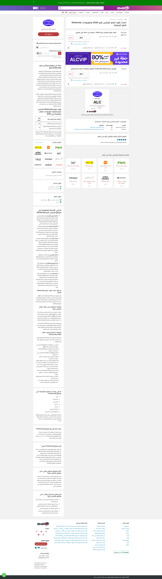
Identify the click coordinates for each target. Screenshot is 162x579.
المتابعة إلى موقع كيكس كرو (79, 44)
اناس (89, 186)
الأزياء (102, 12)
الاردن (127, 543)
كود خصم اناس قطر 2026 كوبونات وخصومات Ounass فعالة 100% (70, 540)
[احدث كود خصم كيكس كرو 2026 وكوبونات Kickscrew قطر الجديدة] (97, 101)
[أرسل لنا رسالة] (4, 575)
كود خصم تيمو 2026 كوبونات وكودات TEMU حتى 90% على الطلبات (70, 529)
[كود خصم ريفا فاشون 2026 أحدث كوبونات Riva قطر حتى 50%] (38, 159)
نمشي (105, 184)
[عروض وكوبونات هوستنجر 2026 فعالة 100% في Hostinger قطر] (121, 178)
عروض (112, 12)
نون (89, 169)
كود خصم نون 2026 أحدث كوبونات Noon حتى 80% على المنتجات (71, 531)
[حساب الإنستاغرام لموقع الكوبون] (46, 531)
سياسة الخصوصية (100, 538)
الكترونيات (80, 12)
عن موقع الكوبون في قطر (98, 536)
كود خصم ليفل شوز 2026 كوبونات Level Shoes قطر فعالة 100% (71, 533)
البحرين (127, 533)
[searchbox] (83, 8)
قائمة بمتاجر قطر (101, 526)
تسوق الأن (48, 34)
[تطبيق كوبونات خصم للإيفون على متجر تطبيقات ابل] (63, 12)
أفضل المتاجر (57, 142)
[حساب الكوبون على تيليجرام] (38, 534)
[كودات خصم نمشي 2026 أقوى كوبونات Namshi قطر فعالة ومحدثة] (105, 178)
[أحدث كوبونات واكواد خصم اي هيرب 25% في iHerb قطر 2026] (121, 162)
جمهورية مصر (125, 540)
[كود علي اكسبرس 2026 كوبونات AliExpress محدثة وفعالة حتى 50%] (59, 165)
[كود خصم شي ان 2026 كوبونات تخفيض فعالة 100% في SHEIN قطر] (48, 165)
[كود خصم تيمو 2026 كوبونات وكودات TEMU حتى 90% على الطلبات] (105, 162)
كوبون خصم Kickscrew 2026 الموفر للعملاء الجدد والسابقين (89, 129)
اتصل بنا (42, 436)
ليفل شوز (73, 169)
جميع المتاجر (119, 12)
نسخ (70, 37)
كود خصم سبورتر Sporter (99, 550)
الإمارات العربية (125, 529)
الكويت (127, 531)
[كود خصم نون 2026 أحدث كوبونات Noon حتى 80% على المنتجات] (89, 162)
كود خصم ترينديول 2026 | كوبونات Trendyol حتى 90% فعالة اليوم (71, 543)
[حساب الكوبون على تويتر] (41, 531)
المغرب (127, 545)
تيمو (105, 170)
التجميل (88, 12)
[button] (33, 2)
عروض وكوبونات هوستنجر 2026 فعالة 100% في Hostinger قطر (71, 536)
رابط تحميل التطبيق (41, 544)
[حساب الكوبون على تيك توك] (43, 534)
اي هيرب (121, 169)
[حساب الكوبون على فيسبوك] (36, 531)
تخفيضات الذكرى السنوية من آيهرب (95, 3)
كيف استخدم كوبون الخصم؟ (98, 540)
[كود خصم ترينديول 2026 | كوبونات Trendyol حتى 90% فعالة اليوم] (73, 178)
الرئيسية (127, 12)
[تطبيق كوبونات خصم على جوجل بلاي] (66, 12)
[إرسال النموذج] (59, 53)
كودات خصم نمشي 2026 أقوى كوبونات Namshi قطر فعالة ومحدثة (70, 538)
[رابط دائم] (115, 48)
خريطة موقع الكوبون (100, 533)
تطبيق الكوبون (72, 12)
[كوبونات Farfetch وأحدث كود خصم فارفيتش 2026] (38, 165)
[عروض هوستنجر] (97, 58)
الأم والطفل (95, 12)
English (44, 8)
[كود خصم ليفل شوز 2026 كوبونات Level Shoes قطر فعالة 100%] (73, 162)
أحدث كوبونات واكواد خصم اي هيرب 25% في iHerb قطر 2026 (71, 526)
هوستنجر (121, 186)
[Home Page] (123, 8)
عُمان (127, 536)
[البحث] (60, 8)
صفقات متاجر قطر (100, 529)
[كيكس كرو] (48, 23)
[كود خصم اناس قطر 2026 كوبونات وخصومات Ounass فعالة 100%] (89, 178)
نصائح (107, 12)
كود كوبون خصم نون (100, 545)
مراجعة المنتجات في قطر (99, 547)
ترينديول (73, 184)
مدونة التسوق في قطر (99, 531)
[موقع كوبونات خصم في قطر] (125, 19)
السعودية (126, 526)
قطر (128, 538)
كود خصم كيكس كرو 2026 (97, 127)
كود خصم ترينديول (100, 543)
